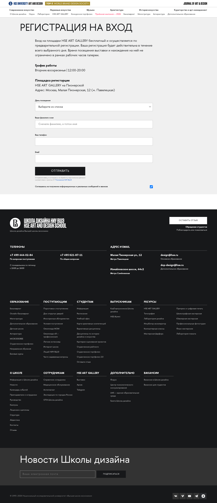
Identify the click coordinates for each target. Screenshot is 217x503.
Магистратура (144, 14)
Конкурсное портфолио (81, 14)
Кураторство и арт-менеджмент (190, 10)
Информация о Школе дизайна (24, 380)
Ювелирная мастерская (187, 319)
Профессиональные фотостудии (191, 324)
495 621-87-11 (71, 255)
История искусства (148, 10)
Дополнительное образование (181, 14)
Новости (14, 385)
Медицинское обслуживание (56, 385)
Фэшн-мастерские (184, 329)
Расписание (82, 314)
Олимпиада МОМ (51, 329)
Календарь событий (19, 390)
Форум (113, 380)
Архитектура (116, 10)
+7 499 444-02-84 (21, 255)
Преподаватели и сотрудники (23, 395)
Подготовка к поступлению (55, 309)
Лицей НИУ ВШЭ (51, 352)
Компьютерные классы (154, 329)
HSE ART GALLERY (60, 14)
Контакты (14, 425)
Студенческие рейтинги (88, 347)
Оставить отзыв (188, 220)
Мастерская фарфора (153, 334)
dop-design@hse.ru (172, 265)
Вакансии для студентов (155, 385)
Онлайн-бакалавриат (19, 314)
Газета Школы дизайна (120, 401)
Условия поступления (53, 324)
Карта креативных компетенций (91, 324)
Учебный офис (83, 319)
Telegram (81, 390)
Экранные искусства (60, 10)
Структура (14, 415)
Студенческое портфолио (21, 344)
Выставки (81, 380)
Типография (149, 314)
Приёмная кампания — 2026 (108, 14)
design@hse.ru (169, 255)
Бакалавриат (129, 14)
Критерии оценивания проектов (91, 342)
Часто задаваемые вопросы (55, 357)
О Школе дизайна (18, 14)
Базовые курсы (16, 354)
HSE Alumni (115, 317)
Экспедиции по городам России (57, 395)
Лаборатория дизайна (154, 319)
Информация (82, 309)
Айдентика (15, 420)
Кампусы (14, 405)
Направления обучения (20, 349)
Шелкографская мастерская (189, 314)
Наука (32, 14)
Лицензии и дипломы (19, 410)
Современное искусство (21, 10)
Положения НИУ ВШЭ (63, 180)
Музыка (90, 10)
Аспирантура (159, 14)
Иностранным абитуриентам (56, 319)
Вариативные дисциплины (88, 329)
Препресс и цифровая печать (189, 309)
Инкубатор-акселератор (155, 324)
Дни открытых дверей (53, 314)
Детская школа (16, 329)
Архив (79, 385)
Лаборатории (43, 14)
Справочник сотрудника (54, 380)
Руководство (15, 400)
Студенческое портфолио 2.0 (90, 357)
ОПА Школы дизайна (53, 400)
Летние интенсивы (51, 342)
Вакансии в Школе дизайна (156, 380)
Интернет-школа (50, 347)
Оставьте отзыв (84, 362)
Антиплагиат (49, 390)
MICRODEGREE (16, 339)
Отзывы (13, 430)
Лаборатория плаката (186, 334)
